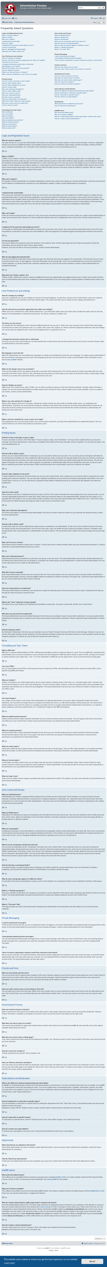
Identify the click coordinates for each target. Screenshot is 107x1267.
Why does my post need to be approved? (15, 103)
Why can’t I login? (7, 43)
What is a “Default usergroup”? (64, 47)
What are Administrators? (62, 35)
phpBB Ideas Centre (97, 1191)
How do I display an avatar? (11, 70)
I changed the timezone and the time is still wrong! (17, 64)
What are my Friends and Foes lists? (66, 67)
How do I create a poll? (9, 87)
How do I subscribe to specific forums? (67, 95)
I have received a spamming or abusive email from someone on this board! (78, 60)
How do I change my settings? (11, 58)
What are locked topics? (9, 126)
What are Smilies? (7, 116)
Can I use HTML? (7, 114)
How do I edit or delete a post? (11, 83)
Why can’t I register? (8, 39)
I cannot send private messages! (65, 56)
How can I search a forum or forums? (66, 76)
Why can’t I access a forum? (11, 93)
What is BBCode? (7, 112)
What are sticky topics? (9, 124)
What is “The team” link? (62, 49)
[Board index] (10, 8)
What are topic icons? (9, 128)
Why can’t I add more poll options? (13, 89)
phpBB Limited (61, 1177)
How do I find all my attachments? (65, 106)
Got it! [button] (92, 1261)
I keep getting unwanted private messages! (68, 58)
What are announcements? (10, 122)
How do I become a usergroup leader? (67, 43)
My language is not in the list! (11, 66)
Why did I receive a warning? (11, 97)
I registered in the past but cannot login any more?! (18, 45)
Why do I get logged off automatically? (14, 49)
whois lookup (45, 1207)
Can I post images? (8, 118)
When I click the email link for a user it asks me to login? (19, 74)
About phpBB (52, 1179)
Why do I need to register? (10, 35)
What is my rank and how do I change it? (15, 72)
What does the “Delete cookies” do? (13, 51)
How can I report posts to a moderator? (14, 99)
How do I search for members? (64, 82)
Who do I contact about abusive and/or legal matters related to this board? (78, 116)
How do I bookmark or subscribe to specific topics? (71, 93)
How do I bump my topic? (10, 105)
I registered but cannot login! (11, 41)
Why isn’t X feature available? (64, 114)
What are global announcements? (12, 120)
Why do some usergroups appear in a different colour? (72, 45)
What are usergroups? (62, 39)
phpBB (13, 360)
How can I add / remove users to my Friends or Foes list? (73, 69)
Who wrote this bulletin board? (64, 112)
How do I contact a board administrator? (67, 118)
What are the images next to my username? (16, 68)
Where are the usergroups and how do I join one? (70, 41)
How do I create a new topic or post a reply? (16, 81)
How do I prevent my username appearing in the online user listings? (23, 60)
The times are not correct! (10, 62)
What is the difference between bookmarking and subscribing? (74, 91)
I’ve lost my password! (9, 47)
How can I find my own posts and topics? (68, 84)
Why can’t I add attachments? (11, 95)
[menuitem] (14, 18)
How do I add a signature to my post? (14, 85)
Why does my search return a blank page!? (68, 80)
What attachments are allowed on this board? (69, 103)
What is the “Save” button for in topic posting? (16, 101)
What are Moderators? (62, 37)
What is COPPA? (7, 37)
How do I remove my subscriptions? (66, 97)
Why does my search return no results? (67, 78)
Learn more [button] (9, 1263)
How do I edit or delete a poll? (11, 91)
